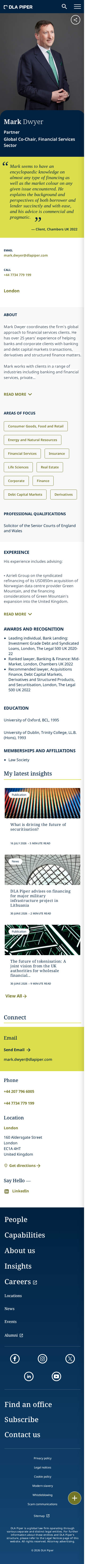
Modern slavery (42, 1486)
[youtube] (56, 1376)
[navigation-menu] (77, 6)
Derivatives (64, 494)
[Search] (64, 6)
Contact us (22, 1434)
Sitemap (39, 1516)
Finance (43, 480)
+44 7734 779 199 (17, 275)
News (9, 1308)
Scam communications (42, 1504)
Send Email (14, 1049)
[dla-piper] (18, 6)
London (12, 291)
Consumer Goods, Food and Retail (36, 426)
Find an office (28, 1404)
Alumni (11, 1335)
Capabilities (24, 1235)
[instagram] (42, 1358)
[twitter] (70, 1358)
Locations (13, 1295)
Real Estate (50, 467)
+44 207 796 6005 (19, 1091)
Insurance (57, 453)
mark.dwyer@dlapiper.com (26, 255)
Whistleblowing (42, 1495)
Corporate (16, 480)
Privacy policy (42, 1458)
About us (19, 1250)
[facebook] (15, 1358)
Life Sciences (18, 467)
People (15, 1219)
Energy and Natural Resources (32, 440)
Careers (17, 1281)
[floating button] (74, 1498)
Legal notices (42, 1467)
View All (13, 996)
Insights (18, 1266)
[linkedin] (29, 1376)
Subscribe (21, 1419)
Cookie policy (42, 1477)
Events (10, 1321)
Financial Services (22, 453)
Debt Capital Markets (25, 494)
